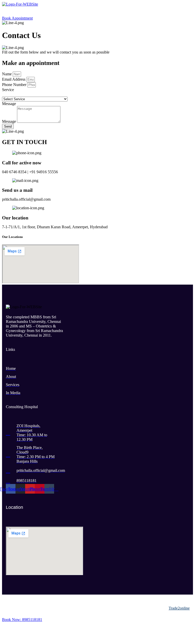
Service (8, 90)
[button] (97, 11)
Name (7, 74)
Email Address (14, 79)
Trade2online (179, 608)
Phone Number (14, 84)
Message (9, 121)
